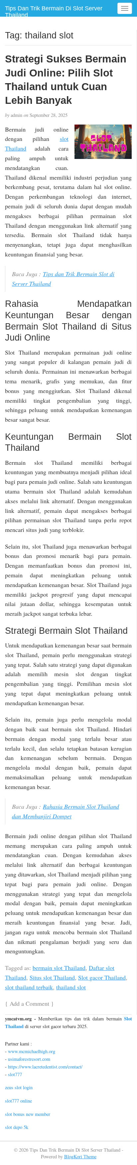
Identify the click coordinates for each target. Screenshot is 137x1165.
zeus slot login (19, 1087)
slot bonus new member (27, 1114)
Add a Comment (29, 1003)
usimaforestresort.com (29, 1059)
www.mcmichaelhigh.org (31, 1051)
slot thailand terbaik (29, 987)
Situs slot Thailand (52, 977)
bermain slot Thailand (59, 968)
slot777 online (18, 1101)
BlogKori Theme (80, 1156)
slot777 (15, 1074)
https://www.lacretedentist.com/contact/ (45, 1066)
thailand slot (71, 987)
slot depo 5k (16, 1127)
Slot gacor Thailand (102, 977)
